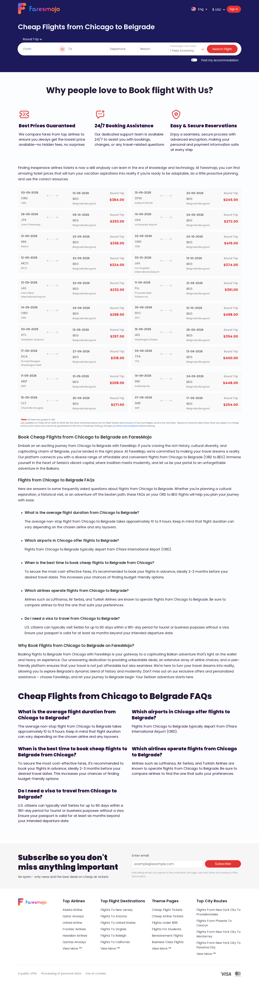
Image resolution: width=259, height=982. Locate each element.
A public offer (27, 973)
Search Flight (222, 49)
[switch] (194, 59)
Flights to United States (118, 923)
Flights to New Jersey (116, 910)
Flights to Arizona (113, 916)
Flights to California (115, 942)
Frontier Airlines (74, 929)
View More (71, 948)
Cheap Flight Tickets (167, 910)
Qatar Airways (73, 916)
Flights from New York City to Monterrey (218, 934)
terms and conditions (127, 425)
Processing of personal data (61, 973)
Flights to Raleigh (113, 935)
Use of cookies (96, 973)
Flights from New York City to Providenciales (218, 912)
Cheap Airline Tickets (167, 916)
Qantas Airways (74, 942)
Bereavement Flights (167, 935)
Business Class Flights (168, 942)
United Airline (72, 923)
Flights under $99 (164, 923)
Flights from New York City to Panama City (218, 945)
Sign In (234, 9)
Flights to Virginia (113, 929)
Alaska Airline (72, 910)
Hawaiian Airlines (75, 935)
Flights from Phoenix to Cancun (214, 923)
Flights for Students (166, 929)
